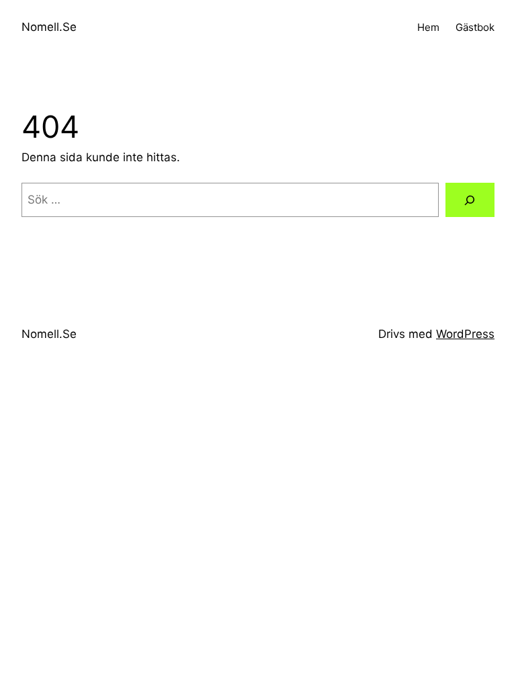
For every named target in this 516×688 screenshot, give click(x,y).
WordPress (465, 334)
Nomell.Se (49, 27)
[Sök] (469, 200)
